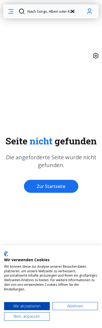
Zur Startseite (51, 186)
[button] (11, 11)
